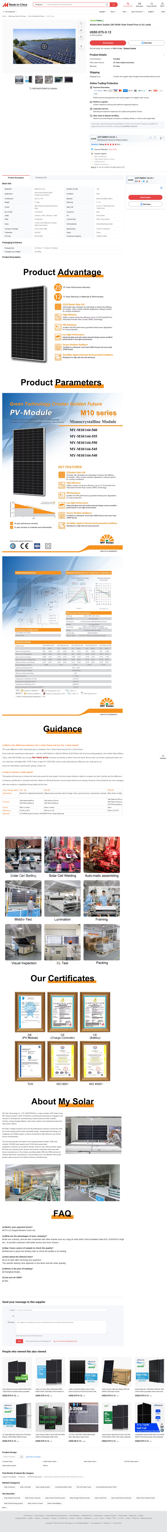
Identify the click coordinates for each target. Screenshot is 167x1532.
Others (45, 1465)
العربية (95, 1518)
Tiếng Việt (135, 1518)
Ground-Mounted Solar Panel (106, 1487)
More (4, 1507)
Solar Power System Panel (145, 1498)
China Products (39, 1515)
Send (19, 1341)
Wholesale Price (87, 1515)
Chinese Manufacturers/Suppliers (56, 1515)
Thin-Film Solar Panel (83, 1487)
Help (124, 12)
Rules (163, 12)
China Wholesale (74, 1515)
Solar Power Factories (32, 1498)
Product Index (122, 1515)
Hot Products (28, 1515)
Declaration (107, 1523)
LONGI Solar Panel (49, 1461)
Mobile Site (132, 1515)
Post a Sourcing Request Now (65, 1341)
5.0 (136, 181)
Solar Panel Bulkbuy (54, 1503)
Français (54, 1518)
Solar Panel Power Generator (121, 1498)
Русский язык (63, 1518)
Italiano (72, 1518)
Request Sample (130, 48)
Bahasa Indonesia (146, 1518)
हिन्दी (114, 1518)
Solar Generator (9, 1487)
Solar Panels (50, 16)
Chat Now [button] (148, 43)
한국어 (102, 1518)
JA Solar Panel (7, 1461)
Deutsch (79, 1518)
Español (37, 1518)
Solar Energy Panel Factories (80, 1498)
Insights (140, 1515)
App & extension (137, 12)
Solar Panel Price (100, 1498)
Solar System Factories (12, 1498)
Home (4, 16)
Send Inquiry (108, 43)
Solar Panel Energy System (13, 1503)
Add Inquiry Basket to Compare (44, 88)
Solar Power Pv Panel (35, 1503)
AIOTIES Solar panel (131, 1461)
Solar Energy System (43, 1487)
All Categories (10, 12)
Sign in (162, 6)
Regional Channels (110, 1515)
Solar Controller (25, 1487)
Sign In (93, 167)
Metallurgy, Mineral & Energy (17, 16)
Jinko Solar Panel (90, 1461)
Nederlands (87, 1518)
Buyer (113, 12)
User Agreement (96, 1523)
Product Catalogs (34, 1457)
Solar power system (9, 1465)
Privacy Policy (117, 1523)
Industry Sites (98, 1515)
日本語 (108, 1518)
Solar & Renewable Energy (36, 16)
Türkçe (128, 1518)
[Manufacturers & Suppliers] (14, 4)
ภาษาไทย (120, 1518)
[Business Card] (161, 187)
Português (45, 1518)
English (30, 1518)
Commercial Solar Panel (63, 1487)
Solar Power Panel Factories (55, 1498)
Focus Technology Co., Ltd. (68, 1523)
